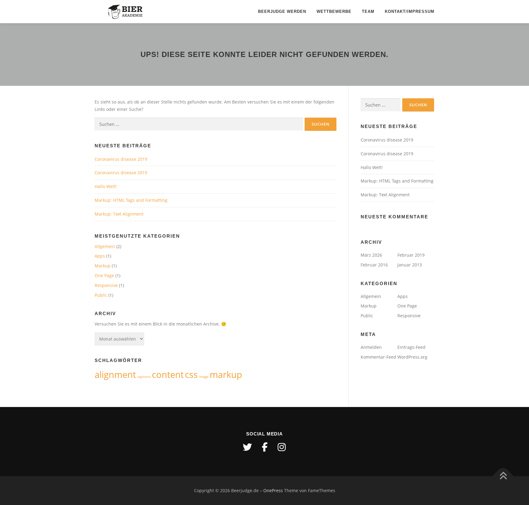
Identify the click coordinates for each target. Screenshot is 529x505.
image (203, 377)
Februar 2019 (411, 255)
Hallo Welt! (106, 186)
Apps (100, 256)
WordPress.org (412, 357)
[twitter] (247, 447)
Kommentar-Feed (378, 357)
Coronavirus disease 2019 (121, 159)
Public (101, 295)
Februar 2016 (374, 265)
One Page (104, 275)
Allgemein (105, 246)
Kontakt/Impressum (409, 11)
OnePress (273, 490)
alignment (115, 374)
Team (368, 11)
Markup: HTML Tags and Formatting (131, 200)
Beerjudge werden (282, 11)
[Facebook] (264, 447)
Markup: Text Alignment (119, 214)
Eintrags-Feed (411, 347)
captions (144, 377)
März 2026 (371, 255)
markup (226, 374)
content (168, 374)
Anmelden (371, 347)
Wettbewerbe (334, 11)
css (191, 374)
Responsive (106, 285)
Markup (103, 266)
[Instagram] (281, 447)
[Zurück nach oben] (503, 476)
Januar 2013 (409, 265)
